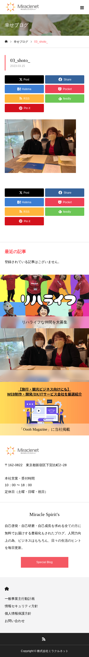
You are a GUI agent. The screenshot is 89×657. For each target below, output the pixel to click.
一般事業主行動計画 (20, 599)
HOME (7, 589)
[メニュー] (82, 7)
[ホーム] (6, 41)
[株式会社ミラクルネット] (22, 7)
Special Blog (44, 562)
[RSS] (43, 639)
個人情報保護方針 (18, 613)
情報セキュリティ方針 (21, 606)
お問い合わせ (15, 621)
